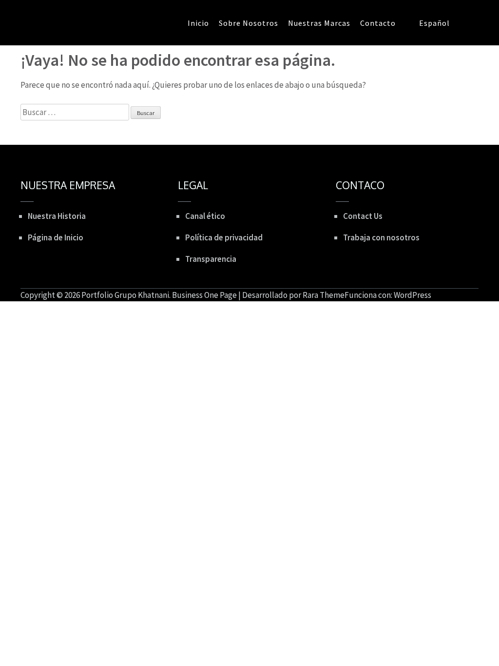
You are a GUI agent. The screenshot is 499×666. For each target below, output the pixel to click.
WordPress (412, 295)
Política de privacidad (224, 237)
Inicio (198, 23)
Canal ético (205, 216)
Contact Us (363, 216)
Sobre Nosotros (248, 23)
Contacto (378, 23)
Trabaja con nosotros (381, 237)
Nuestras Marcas (319, 23)
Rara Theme (324, 295)
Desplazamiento (433, 281)
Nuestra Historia (57, 216)
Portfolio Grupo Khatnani (125, 295)
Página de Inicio (55, 237)
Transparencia (210, 259)
